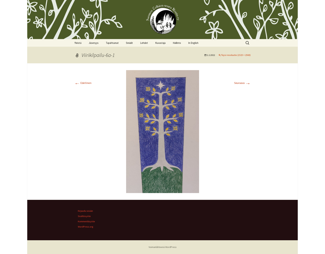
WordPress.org (85, 226)
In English (193, 42)
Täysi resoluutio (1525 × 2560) (236, 55)
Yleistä (77, 42)
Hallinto (177, 42)
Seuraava (242, 83)
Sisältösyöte (84, 216)
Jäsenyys (94, 42)
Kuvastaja (160, 42)
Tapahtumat (112, 42)
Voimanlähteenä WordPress (163, 247)
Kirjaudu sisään (85, 210)
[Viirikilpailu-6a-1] (162, 131)
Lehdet (144, 42)
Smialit (129, 42)
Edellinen (82, 83)
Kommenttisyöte (86, 221)
